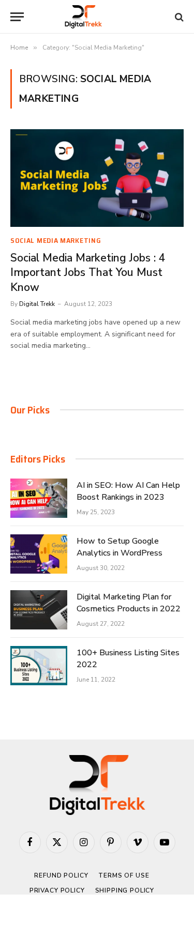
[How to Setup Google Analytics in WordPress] (38, 554)
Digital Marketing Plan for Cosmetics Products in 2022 (129, 602)
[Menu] (17, 16)
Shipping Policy (125, 890)
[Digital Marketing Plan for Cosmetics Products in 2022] (38, 609)
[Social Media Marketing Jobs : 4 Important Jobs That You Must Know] (97, 177)
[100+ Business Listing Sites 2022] (38, 665)
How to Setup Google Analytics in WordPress (119, 547)
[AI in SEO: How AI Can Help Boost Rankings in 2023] (38, 498)
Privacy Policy (57, 890)
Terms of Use (123, 875)
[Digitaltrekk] (97, 17)
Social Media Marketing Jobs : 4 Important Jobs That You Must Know (88, 273)
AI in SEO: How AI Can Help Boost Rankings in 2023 (128, 491)
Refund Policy (61, 875)
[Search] (178, 16)
